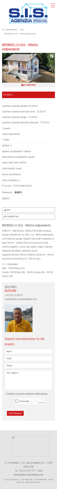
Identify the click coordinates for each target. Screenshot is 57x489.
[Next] (51, 68)
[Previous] (6, 68)
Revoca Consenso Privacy (33, 482)
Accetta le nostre (27, 393)
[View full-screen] (52, 56)
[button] (28, 85)
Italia (22, 30)
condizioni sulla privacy (36, 393)
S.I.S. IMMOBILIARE (9, 30)
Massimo (11, 288)
